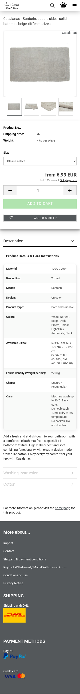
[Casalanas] (10, 5)
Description (13, 241)
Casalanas (69, 33)
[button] (10, 190)
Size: (6, 152)
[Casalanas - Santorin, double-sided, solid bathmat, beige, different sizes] (40, 63)
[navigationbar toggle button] (74, 5)
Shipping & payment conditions (24, 559)
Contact (8, 551)
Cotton (9, 484)
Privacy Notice (13, 583)
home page (62, 508)
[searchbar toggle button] (52, 5)
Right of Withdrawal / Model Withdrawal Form (34, 567)
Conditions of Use (15, 575)
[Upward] (67, 687)
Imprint (8, 543)
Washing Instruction (20, 473)
